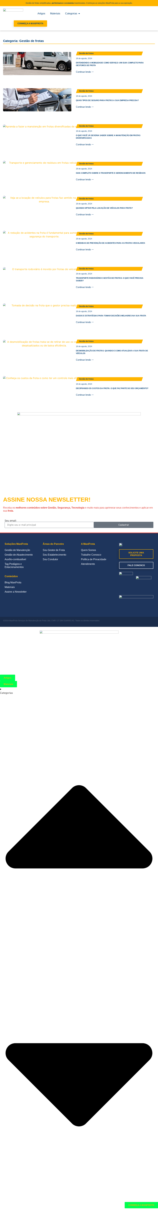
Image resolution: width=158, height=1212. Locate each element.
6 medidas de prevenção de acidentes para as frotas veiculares (110, 243)
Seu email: (11, 520)
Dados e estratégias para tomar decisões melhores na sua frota (111, 316)
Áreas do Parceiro (53, 544)
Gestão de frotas (86, 53)
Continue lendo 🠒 (85, 71)
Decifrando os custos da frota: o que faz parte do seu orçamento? (112, 388)
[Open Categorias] (79, 13)
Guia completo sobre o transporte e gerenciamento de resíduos (111, 173)
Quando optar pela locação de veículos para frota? (104, 208)
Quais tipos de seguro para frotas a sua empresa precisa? (107, 100)
